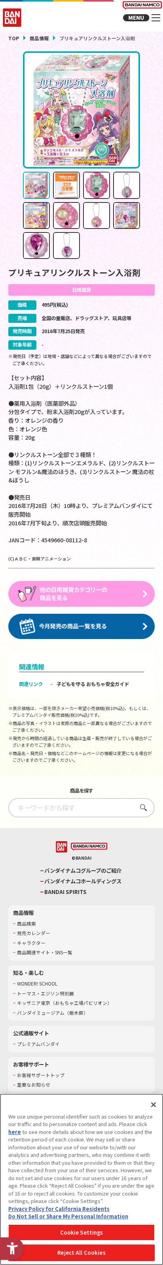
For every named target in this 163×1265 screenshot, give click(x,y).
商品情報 (39, 38)
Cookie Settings (81, 1232)
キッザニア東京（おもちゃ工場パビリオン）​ (64, 1003)
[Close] (153, 1104)
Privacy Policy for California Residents (59, 1209)
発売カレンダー (33, 933)
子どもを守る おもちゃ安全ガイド (93, 684)
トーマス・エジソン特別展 (45, 993)
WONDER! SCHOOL (37, 983)
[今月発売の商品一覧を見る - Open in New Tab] (81, 627)
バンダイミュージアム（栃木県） (52, 1013)
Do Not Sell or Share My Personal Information (68, 1216)
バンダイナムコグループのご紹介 (82, 870)
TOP (13, 38)
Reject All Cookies (81, 1252)
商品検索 (26, 923)
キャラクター (31, 943)
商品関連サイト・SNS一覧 (44, 952)
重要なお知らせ (33, 1084)
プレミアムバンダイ (38, 1044)
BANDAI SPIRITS (65, 892)
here (14, 1132)
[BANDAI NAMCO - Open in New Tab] (89, 847)
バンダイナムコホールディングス (82, 881)
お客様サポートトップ (40, 1075)
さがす (141, 807)
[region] (81, 1179)
